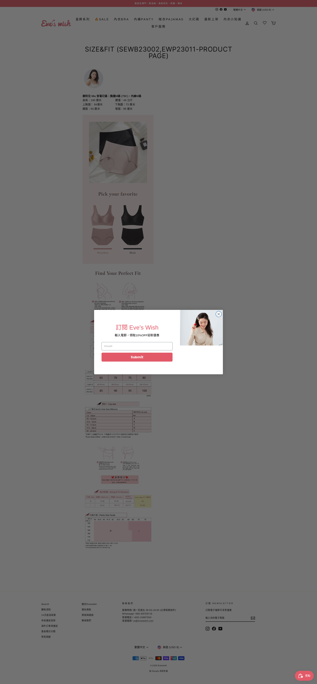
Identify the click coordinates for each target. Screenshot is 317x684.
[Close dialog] (219, 314)
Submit (137, 357)
